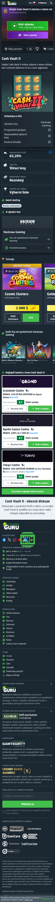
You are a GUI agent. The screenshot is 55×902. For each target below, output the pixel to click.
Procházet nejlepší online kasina (28, 491)
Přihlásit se (27, 804)
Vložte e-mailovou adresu (16, 793)
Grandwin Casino (14, 390)
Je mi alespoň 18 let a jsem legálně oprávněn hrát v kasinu (28, 812)
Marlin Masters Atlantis (13, 361)
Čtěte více (28, 899)
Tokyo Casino (12, 465)
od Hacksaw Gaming (17, 12)
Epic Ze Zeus (37, 361)
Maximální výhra (18, 176)
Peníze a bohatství (11, 205)
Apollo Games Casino (16, 429)
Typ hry (13, 164)
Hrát (31, 317)
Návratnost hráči (18, 152)
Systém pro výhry (18, 188)
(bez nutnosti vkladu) (15, 471)
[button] (50, 152)
